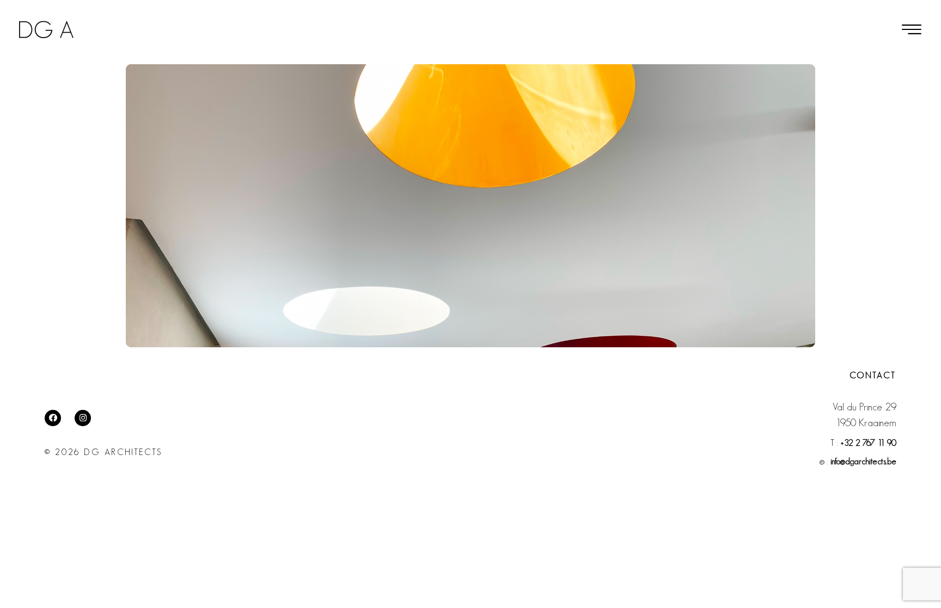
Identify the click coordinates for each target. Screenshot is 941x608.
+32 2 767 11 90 (868, 442)
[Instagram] (83, 418)
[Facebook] (53, 418)
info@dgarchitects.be (863, 461)
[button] (911, 29)
